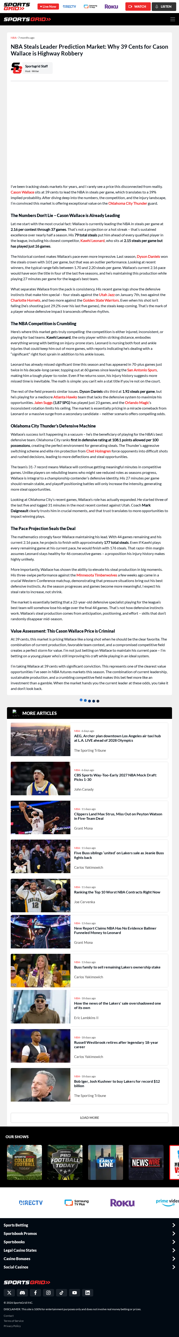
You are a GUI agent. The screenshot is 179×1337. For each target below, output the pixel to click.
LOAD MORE (89, 1118)
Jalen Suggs (43, 402)
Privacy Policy (12, 1326)
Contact (9, 1315)
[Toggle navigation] (172, 19)
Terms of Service (14, 1321)
